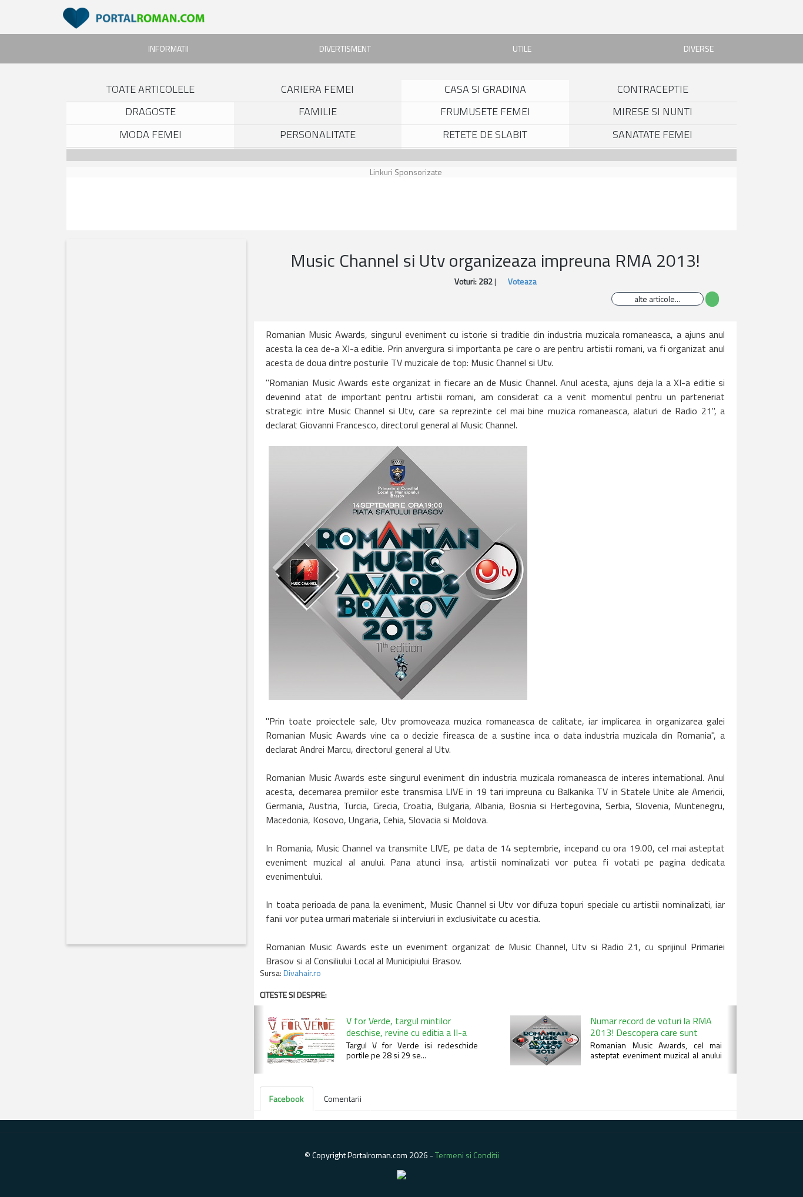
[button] (258, 1039)
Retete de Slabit (485, 134)
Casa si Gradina (485, 89)
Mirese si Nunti (652, 111)
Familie (318, 111)
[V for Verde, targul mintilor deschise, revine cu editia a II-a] (299, 1040)
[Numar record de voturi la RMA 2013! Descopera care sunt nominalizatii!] (544, 1040)
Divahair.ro (302, 973)
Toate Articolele (150, 89)
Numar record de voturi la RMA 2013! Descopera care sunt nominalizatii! (651, 1032)
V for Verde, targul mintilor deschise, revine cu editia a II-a (406, 1027)
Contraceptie (652, 89)
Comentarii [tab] (343, 1098)
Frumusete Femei (485, 111)
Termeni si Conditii (467, 1155)
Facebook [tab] (286, 1098)
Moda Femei (150, 134)
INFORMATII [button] (168, 48)
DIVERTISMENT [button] (345, 48)
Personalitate (318, 134)
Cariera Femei (317, 89)
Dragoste (150, 111)
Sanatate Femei (652, 134)
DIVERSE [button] (699, 48)
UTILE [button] (522, 48)
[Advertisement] (122, 203)
